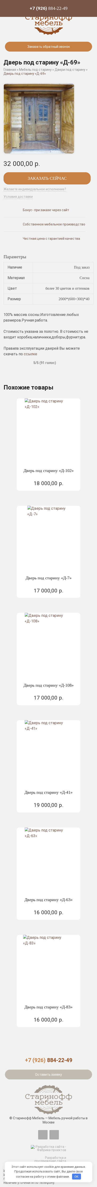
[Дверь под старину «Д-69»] (39, 119)
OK (76, 1176)
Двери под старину (70, 69)
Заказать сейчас (47, 178)
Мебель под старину (35, 69)
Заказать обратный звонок (48, 47)
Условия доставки (18, 196)
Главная (10, 69)
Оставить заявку (48, 1074)
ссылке (30, 354)
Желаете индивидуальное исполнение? (35, 189)
